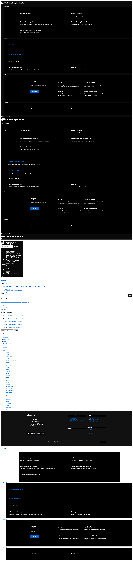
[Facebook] (1, 448)
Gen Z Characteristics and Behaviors (16, 315)
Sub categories (6, 350)
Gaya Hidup (8, 397)
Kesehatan (8, 399)
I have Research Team (11, 261)
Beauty (7, 352)
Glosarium (5, 337)
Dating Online (9, 356)
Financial (8, 363)
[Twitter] (105, 442)
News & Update (6, 339)
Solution (5, 38)
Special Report (6, 348)
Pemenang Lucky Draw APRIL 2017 (16, 318)
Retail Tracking (9, 386)
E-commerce (9, 358)
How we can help (7, 6)
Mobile (7, 377)
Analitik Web (3, 309)
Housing (8, 369)
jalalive (4, 315)
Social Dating (9, 388)
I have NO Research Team (12, 260)
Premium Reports (7, 343)
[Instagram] (103, 442)
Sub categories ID (7, 393)
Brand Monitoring (10, 251)
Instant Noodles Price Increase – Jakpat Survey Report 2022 (24, 286)
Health (7, 367)
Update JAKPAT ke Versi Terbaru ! (15, 321)
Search (15, 246)
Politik (7, 382)
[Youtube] (3, 448)
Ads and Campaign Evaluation (13, 253)
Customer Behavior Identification (14, 257)
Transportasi (8, 407)
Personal (8, 380)
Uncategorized (6, 409)
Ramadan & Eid (9, 384)
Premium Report (10, 267)
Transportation (9, 392)
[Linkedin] (101, 442)
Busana (7, 395)
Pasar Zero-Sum (4, 305)
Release (5, 345)
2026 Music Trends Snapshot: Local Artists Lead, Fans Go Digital (15, 302)
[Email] (5, 448)
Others (4, 341)
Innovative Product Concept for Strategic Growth (13, 256)
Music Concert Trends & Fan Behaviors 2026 (10, 303)
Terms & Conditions (62, 442)
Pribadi (7, 405)
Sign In (2, 116)
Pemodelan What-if (5, 307)
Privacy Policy (52, 442)
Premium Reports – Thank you (10, 273)
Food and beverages (10, 365)
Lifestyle (8, 371)
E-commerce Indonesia (11, 360)
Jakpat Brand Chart (10, 268)
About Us (8, 272)
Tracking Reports (10, 390)
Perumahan (8, 403)
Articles (5, 335)
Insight (5, 74)
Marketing (8, 375)
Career (7, 354)
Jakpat (6, 289)
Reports (8, 265)
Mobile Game (9, 378)
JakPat (4, 321)
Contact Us (7, 116)
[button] (66, 562)
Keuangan (8, 401)
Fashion (7, 362)
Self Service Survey (11, 263)
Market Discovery (10, 252)
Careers (8, 271)
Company (6, 102)
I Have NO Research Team (16, 45)
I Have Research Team (15, 54)
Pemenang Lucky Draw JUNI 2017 (15, 327)
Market (7, 373)
